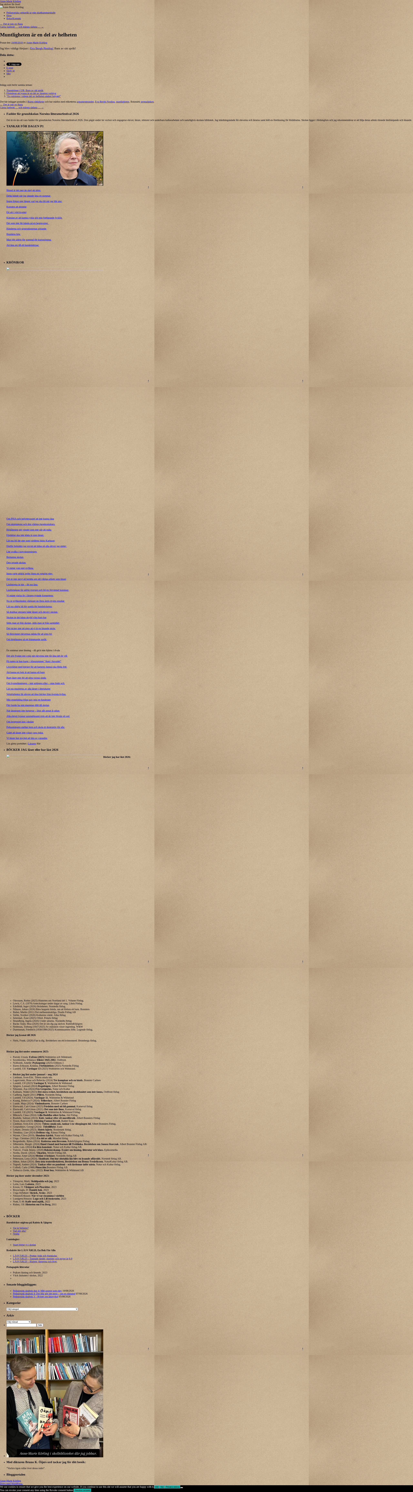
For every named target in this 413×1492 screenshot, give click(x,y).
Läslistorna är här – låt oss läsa (22, 584)
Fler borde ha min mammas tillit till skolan (27, 705)
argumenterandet (85, 101)
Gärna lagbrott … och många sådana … (22, 26)
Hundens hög (13, 234)
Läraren (32, 743)
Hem (8, 15)
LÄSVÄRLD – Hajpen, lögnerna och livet (35, 1261)
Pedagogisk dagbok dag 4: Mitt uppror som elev (37, 1290)
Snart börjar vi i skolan (24, 1244)
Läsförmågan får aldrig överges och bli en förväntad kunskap (37, 590)
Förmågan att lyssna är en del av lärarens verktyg (31, 93)
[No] (181, 1487)
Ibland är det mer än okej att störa (23, 190)
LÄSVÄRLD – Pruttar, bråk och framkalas (35, 1255)
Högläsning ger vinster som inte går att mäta (29, 529)
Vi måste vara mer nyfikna (20, 568)
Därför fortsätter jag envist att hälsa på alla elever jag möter (36, 546)
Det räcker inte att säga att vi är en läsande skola (31, 628)
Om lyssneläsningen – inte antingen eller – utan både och (35, 683)
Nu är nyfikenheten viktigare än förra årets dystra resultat (35, 601)
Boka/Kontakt (13, 18)
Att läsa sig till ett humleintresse (22, 245)
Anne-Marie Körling (10, 1)
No (162, 1487)
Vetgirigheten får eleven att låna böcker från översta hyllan (36, 694)
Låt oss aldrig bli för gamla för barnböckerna (29, 606)
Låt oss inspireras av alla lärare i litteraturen (28, 688)
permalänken (147, 101)
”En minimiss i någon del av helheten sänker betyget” (33, 96)
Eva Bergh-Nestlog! (42, 48)
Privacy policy (172, 1487)
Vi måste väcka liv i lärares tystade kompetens (30, 595)
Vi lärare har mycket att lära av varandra (27, 738)
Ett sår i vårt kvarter (16, 212)
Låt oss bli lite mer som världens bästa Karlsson (30, 540)
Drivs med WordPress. (11, 1483)
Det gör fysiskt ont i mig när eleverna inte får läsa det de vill (37, 655)
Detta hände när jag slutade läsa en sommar (28, 195)
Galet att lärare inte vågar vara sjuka (25, 732)
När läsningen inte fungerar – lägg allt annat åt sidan (33, 710)
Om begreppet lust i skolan (20, 721)
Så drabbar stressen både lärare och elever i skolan (32, 612)
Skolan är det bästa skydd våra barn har (26, 617)
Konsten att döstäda (16, 206)
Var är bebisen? (21, 1228)
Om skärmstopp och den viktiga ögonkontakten (30, 524)
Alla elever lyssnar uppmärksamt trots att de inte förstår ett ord (38, 716)
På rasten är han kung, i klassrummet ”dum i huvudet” (33, 661)
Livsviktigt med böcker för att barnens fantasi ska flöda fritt (36, 666)
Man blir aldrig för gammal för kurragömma (29, 239)
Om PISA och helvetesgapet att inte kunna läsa (30, 518)
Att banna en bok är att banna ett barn (25, 672)
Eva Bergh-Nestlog (105, 101)
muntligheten (122, 101)
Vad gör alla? (19, 1231)
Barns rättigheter (36, 101)
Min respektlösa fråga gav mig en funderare (28, 699)
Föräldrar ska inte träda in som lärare (25, 535)
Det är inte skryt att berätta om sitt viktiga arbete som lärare (36, 579)
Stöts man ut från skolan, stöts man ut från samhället (33, 623)
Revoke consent (82, 1490)
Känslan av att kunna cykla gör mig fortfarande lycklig (34, 217)
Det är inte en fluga (11, 24)
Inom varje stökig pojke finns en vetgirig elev (29, 573)
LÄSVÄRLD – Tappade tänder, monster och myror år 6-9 (42, 1258)
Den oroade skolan (16, 562)
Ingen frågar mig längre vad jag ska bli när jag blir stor (34, 201)
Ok (156, 1487)
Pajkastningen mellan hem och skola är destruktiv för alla (35, 727)
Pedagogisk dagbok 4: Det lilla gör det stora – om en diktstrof (44, 1293)
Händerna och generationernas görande (26, 228)
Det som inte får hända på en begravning (27, 223)
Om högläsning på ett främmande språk (26, 639)
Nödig (16, 1233)
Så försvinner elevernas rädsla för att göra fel (29, 634)
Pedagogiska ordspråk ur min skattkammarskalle (30, 12)
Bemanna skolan (15, 557)
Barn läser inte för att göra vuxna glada (26, 677)
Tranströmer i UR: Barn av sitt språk (24, 90)
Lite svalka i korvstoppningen (21, 551)
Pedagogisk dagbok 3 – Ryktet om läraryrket (35, 1296)
